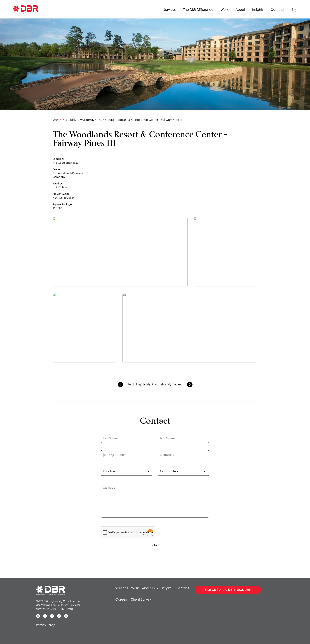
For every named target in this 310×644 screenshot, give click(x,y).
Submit (155, 545)
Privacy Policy (45, 625)
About (240, 9)
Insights (257, 9)
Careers (121, 599)
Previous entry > (120, 384)
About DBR (150, 588)
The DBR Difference (198, 9)
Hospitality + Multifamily (78, 119)
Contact (277, 9)
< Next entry (189, 384)
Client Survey (141, 599)
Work (224, 9)
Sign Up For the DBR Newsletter (228, 589)
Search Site (294, 10)
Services (169, 9)
